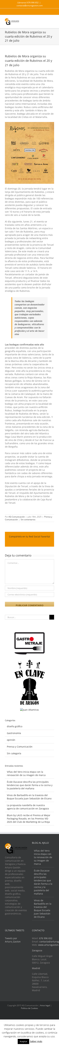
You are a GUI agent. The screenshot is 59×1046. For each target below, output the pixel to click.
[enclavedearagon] (29, 661)
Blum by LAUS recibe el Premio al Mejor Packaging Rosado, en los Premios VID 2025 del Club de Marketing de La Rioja (28, 818)
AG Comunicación (17, 516)
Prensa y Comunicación (19, 746)
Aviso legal (45, 1005)
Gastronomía (14, 733)
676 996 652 (45, 938)
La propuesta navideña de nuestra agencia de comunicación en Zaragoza (28, 807)
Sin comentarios (28, 519)
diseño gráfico (14, 726)
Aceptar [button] (23, 1041)
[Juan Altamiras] (29, 709)
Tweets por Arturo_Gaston (13, 940)
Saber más (36, 1041)
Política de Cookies (29, 1008)
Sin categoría (14, 753)
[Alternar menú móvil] (52, 20)
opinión (11, 739)
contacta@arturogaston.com (30, 5)
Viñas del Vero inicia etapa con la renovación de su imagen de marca (26, 773)
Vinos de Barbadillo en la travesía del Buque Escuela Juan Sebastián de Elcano (29, 797)
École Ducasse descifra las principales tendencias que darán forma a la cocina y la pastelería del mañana (29, 785)
